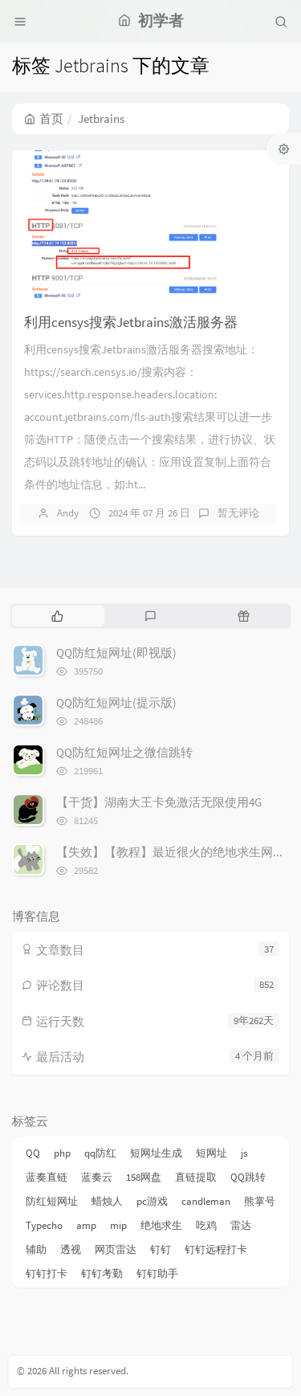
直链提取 (196, 1177)
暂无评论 (238, 513)
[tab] (57, 616)
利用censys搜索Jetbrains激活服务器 (131, 322)
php (62, 1153)
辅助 (36, 1249)
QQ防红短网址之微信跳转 (124, 752)
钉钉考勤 (102, 1273)
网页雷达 (115, 1249)
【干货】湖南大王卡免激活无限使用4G (159, 802)
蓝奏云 (96, 1177)
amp (86, 1225)
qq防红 (100, 1153)
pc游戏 (152, 1201)
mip (118, 1225)
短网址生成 (156, 1153)
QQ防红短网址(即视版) (116, 652)
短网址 (211, 1153)
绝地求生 (161, 1225)
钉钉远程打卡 (216, 1249)
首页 (51, 118)
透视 (70, 1249)
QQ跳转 (248, 1177)
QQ (33, 1153)
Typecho (44, 1225)
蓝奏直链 (46, 1177)
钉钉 (160, 1249)
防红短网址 (52, 1201)
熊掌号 (259, 1201)
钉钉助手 (157, 1273)
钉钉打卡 (46, 1273)
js (244, 1153)
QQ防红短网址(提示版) (116, 702)
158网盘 (143, 1177)
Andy (68, 513)
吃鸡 (206, 1225)
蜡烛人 (107, 1201)
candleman (205, 1201)
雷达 (240, 1225)
